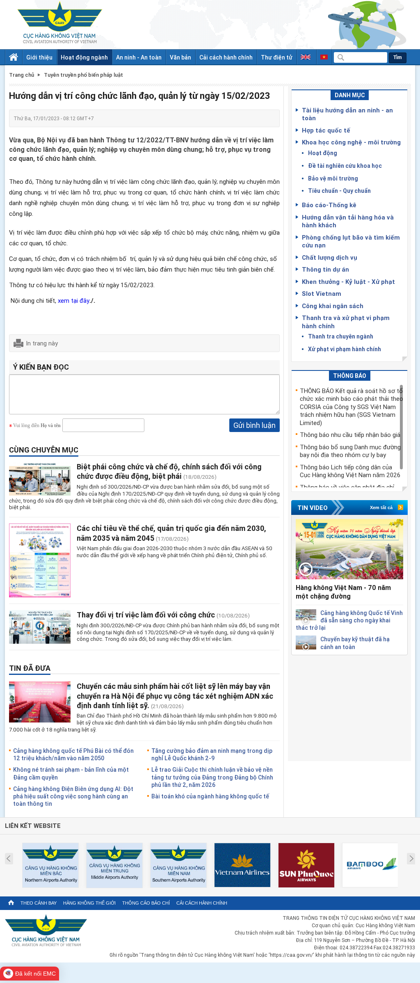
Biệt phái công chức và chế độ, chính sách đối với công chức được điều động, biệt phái (169, 471)
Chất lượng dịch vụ (329, 257)
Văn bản (180, 57)
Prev (8, 858)
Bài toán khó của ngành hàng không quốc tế (210, 796)
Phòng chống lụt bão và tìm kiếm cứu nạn (351, 241)
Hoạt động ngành (84, 57)
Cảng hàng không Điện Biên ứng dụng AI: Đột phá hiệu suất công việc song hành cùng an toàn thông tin (73, 796)
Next (411, 858)
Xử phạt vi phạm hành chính (344, 349)
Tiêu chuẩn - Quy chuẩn (339, 190)
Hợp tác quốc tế (326, 130)
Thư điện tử (276, 57)
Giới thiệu (39, 57)
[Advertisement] (349, 706)
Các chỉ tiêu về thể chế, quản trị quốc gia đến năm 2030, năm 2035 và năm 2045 (171, 532)
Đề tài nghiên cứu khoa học (345, 165)
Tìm (397, 57)
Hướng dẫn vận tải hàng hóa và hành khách (348, 221)
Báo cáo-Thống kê (329, 205)
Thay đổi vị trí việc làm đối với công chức (146, 615)
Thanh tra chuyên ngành (340, 336)
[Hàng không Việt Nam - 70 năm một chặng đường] (349, 549)
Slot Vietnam (321, 293)
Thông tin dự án (325, 269)
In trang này (42, 343)
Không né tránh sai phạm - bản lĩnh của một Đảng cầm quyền (71, 773)
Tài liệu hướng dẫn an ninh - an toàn (347, 114)
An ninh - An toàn (139, 57)
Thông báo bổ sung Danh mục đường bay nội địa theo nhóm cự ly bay (350, 451)
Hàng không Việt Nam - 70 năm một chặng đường (343, 592)
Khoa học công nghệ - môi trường (351, 142)
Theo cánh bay (39, 903)
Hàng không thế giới (89, 903)
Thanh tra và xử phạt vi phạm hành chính (346, 321)
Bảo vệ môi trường (333, 178)
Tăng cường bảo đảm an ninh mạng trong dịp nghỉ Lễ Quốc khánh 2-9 (211, 754)
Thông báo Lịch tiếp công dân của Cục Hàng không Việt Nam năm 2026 (350, 471)
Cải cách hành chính (226, 57)
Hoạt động (322, 153)
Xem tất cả (381, 507)
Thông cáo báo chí (146, 903)
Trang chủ (21, 74)
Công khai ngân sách (332, 306)
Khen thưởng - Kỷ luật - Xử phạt (348, 281)
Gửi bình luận (254, 425)
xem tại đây (73, 300)
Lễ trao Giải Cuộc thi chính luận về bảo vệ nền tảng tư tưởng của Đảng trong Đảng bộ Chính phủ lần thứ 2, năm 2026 (212, 777)
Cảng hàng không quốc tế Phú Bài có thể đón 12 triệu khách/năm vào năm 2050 (73, 754)
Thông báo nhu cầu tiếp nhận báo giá (350, 434)
